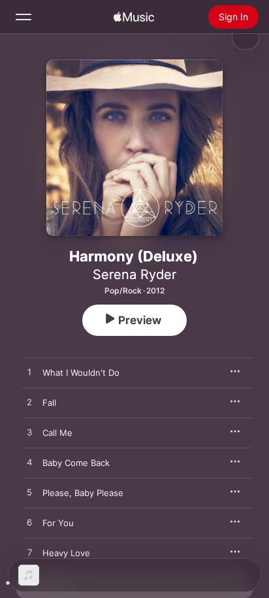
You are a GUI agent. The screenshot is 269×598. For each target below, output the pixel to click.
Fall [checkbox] (49, 402)
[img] (134, 17)
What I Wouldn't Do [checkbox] (80, 372)
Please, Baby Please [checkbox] (82, 493)
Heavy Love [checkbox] (66, 553)
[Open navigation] (23, 17)
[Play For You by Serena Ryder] (29, 523)
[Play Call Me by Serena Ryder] (29, 433)
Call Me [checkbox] (57, 432)
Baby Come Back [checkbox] (76, 462)
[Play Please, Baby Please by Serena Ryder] (29, 493)
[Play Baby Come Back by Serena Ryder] (29, 463)
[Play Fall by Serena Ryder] (29, 402)
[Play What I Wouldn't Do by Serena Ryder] (29, 372)
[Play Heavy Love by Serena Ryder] (29, 553)
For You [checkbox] (58, 523)
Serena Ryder (134, 274)
